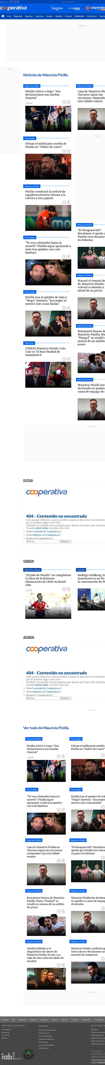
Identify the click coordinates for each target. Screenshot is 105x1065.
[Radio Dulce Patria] (56, 8)
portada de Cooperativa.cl (48, 531)
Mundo (49, 16)
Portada (5, 1020)
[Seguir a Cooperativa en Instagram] (18, 2)
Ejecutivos (5, 1032)
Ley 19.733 (6, 1035)
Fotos (28, 480)
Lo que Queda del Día (46, 1045)
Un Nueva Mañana (45, 1036)
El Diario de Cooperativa (47, 1030)
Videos (28, 561)
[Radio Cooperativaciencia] (73, 8)
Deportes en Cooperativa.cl (46, 535)
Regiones (40, 16)
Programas (92, 16)
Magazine (18, 16)
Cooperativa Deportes (47, 1039)
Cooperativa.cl (97, 1051)
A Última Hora (44, 1048)
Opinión (59, 16)
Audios (28, 637)
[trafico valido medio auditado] (28, 1058)
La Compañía (6, 1029)
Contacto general (97, 1035)
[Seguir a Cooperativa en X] (14, 2)
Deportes (29, 16)
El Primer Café (44, 1033)
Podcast (68, 16)
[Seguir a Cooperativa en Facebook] (11, 2)
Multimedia (79, 16)
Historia (5, 1038)
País (9, 16)
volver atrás (41, 528)
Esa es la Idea (43, 1042)
